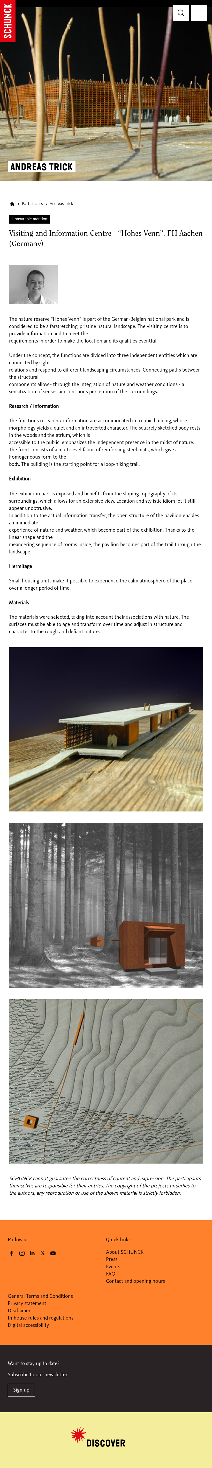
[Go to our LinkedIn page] (32, 1253)
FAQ (110, 1274)
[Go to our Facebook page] (12, 1253)
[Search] (181, 13)
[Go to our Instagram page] (22, 1253)
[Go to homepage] (8, 21)
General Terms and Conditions (40, 1296)
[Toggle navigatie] (199, 13)
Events (113, 1267)
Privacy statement (27, 1303)
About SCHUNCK (124, 1252)
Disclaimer (19, 1311)
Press (111, 1259)
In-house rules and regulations (40, 1318)
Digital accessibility (28, 1325)
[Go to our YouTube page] (53, 1253)
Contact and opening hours (135, 1281)
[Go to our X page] (43, 1253)
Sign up (21, 1390)
